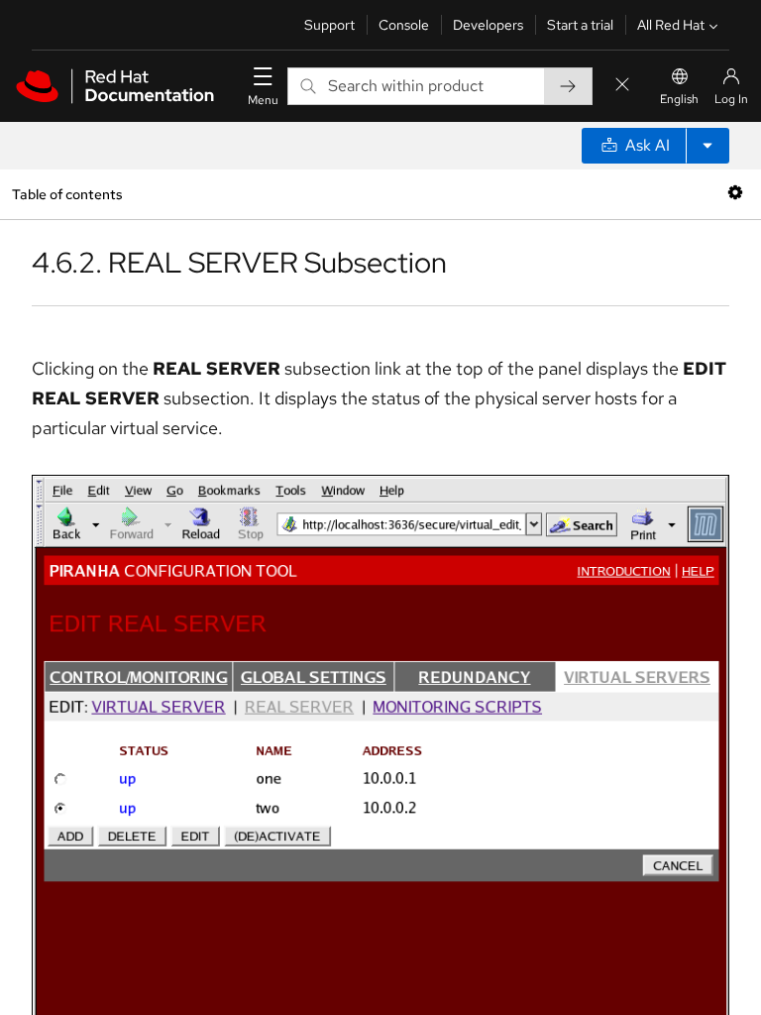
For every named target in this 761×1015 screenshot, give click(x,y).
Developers (488, 25)
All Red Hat (671, 25)
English (679, 99)
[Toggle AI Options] (707, 146)
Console (404, 25)
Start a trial (580, 25)
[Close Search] (622, 85)
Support (329, 25)
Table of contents (67, 193)
